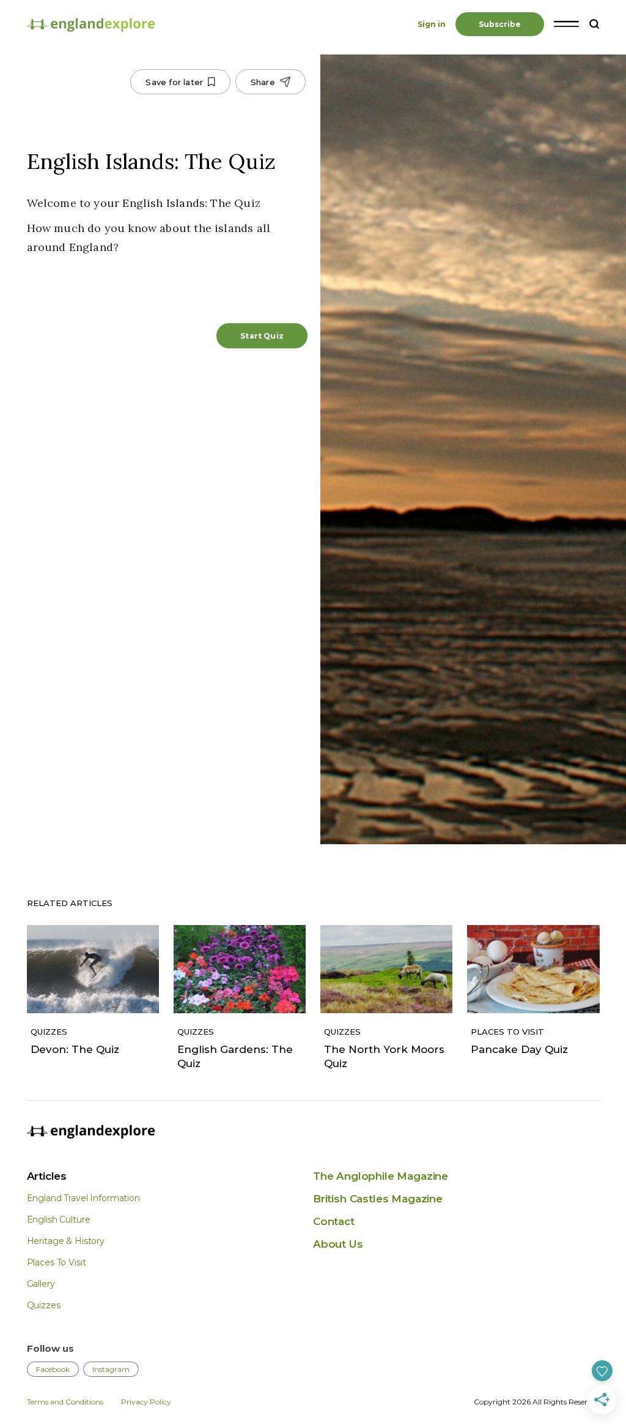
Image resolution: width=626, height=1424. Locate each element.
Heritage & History (66, 1240)
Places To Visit (56, 1262)
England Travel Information (83, 1198)
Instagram (111, 1369)
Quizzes (44, 1305)
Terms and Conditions (65, 1401)
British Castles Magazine (378, 1199)
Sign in (432, 24)
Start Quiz (262, 335)
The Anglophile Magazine (380, 1176)
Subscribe (500, 24)
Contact (334, 1221)
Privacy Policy (146, 1401)
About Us (338, 1244)
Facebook (53, 1369)
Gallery (41, 1283)
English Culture (58, 1219)
